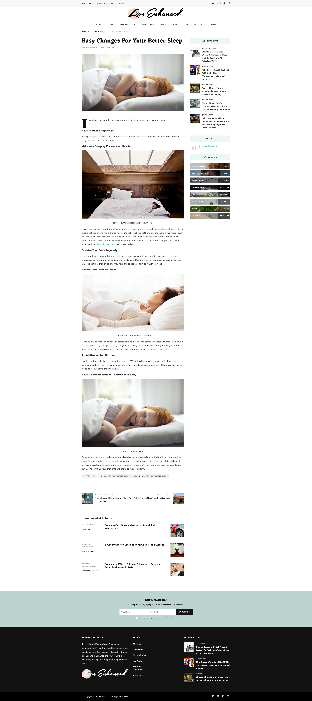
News (213, 25)
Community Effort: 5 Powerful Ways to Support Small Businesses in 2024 (132, 566)
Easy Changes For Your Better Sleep (150, 476)
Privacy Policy (171, 618)
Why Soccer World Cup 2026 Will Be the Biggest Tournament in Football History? (215, 75)
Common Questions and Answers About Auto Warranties (130, 526)
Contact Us (101, 3)
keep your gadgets (109, 461)
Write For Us (117, 3)
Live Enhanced (210, 146)
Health (85, 551)
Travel (110, 25)
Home (99, 25)
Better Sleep (89, 476)
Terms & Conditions (138, 668)
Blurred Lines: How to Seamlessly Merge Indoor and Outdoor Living (214, 91)
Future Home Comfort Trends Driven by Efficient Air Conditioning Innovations (216, 106)
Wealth (95, 571)
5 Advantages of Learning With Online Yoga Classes (134, 544)
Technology (146, 25)
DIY (203, 25)
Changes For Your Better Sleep (114, 476)
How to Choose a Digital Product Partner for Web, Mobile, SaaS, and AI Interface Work (214, 57)
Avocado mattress (106, 244)
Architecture (126, 25)
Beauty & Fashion (168, 25)
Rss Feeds (137, 661)
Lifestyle (189, 25)
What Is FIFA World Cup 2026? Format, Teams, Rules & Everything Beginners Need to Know (216, 123)
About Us (86, 3)
